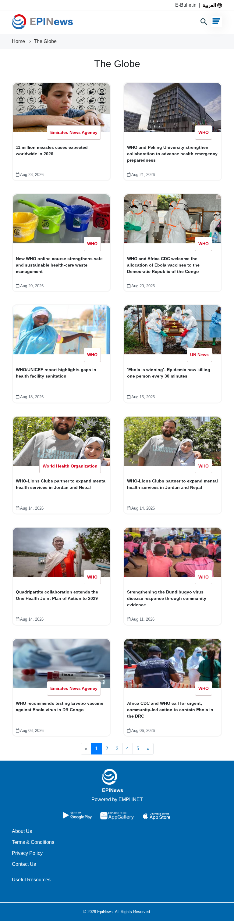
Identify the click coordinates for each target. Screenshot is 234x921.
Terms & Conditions (33, 842)
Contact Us (24, 864)
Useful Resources (31, 879)
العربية (210, 5)
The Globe (45, 41)
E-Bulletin (187, 5)
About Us (22, 831)
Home (19, 41)
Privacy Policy (27, 853)
